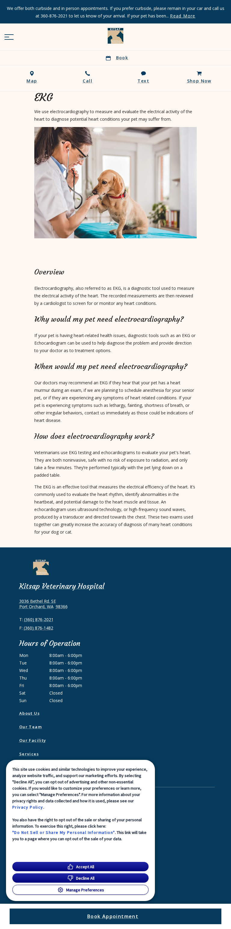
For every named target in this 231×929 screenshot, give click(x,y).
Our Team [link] (30, 726)
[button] (9, 37)
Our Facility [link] (32, 740)
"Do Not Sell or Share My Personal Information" (63, 832)
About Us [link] (29, 713)
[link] (115, 36)
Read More (183, 16)
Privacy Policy (27, 807)
